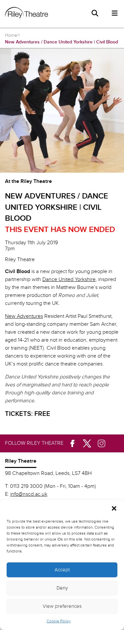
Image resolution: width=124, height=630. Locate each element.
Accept (62, 570)
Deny (62, 588)
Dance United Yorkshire (69, 279)
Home (11, 35)
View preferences (62, 606)
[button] (114, 508)
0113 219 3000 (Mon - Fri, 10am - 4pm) (53, 486)
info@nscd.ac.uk (28, 494)
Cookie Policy (59, 621)
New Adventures (24, 316)
